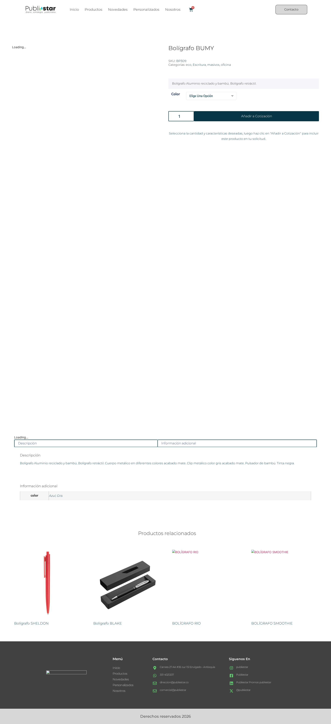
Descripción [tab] (27, 443)
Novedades (118, 9)
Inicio (74, 9)
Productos (93, 9)
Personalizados (146, 9)
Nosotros (172, 9)
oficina (226, 65)
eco (188, 65)
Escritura (199, 65)
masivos (213, 65)
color (175, 94)
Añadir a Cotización (256, 116)
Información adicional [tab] (178, 443)
